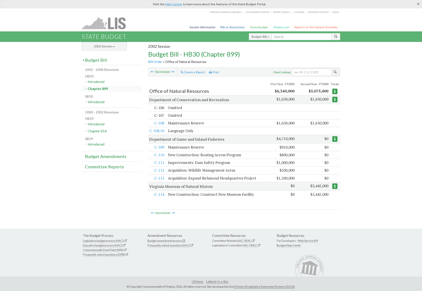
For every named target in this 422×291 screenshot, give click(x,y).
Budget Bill (259, 36)
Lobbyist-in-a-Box (217, 281)
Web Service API (308, 240)
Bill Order (155, 62)
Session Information (202, 27)
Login (335, 12)
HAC (240, 240)
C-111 (159, 162)
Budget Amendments (105, 156)
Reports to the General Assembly (316, 27)
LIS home (299, 12)
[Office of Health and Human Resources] (152, 72)
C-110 (159, 154)
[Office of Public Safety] (172, 72)
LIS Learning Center (257, 12)
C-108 (159, 123)
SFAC (248, 240)
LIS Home (197, 281)
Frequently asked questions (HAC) (168, 245)
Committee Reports (104, 166)
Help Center (173, 4)
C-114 (159, 194)
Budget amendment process (164, 240)
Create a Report (194, 72)
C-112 (159, 170)
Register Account (318, 12)
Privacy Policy (281, 12)
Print (215, 72)
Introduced (96, 81)
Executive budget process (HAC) (102, 245)
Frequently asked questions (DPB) (104, 254)
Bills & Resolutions (232, 27)
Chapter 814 (97, 131)
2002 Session (103, 46)
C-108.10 (156, 130)
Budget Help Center (289, 245)
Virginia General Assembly (226, 12)
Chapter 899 (98, 88)
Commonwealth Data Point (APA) (103, 250)
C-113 (159, 178)
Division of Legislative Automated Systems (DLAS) (264, 286)
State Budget (259, 27)
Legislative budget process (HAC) (103, 240)
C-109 (159, 147)
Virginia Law (281, 27)
